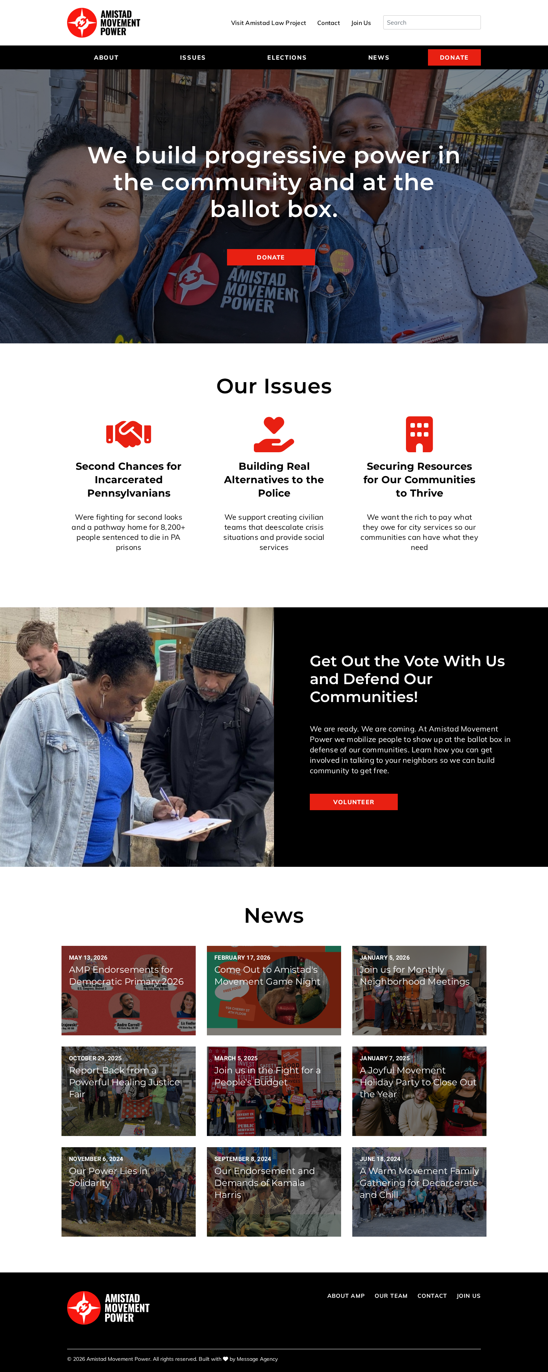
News (379, 57)
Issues (193, 57)
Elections (287, 57)
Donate (454, 57)
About (106, 57)
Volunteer (353, 802)
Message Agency (257, 1359)
